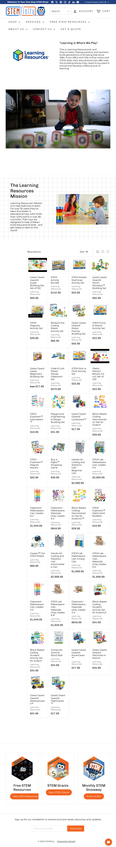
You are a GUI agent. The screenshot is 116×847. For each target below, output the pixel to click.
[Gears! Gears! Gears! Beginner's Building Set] (37, 369)
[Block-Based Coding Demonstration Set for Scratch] (100, 416)
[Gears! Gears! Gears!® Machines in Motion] (100, 650)
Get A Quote (71, 29)
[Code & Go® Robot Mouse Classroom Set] (58, 371)
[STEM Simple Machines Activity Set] (79, 277)
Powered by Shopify (66, 841)
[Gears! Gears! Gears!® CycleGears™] (79, 414)
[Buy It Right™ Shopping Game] (58, 460)
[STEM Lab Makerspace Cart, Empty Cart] (79, 554)
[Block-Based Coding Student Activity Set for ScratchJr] (100, 604)
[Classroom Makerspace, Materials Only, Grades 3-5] (79, 604)
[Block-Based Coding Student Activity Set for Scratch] (37, 652)
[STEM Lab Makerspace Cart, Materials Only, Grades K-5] (100, 557)
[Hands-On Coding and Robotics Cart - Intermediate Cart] (58, 557)
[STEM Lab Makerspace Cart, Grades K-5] (100, 460)
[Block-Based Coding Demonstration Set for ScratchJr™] (79, 510)
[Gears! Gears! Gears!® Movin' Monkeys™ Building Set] (100, 280)
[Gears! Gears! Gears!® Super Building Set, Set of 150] (37, 280)
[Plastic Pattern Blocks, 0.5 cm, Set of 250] (100, 371)
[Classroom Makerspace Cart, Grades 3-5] (37, 602)
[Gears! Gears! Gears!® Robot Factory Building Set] (79, 325)
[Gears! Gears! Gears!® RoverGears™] (79, 650)
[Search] (68, 11)
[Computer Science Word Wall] (58, 649)
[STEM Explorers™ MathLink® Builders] (100, 508)
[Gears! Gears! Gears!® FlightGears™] (58, 696)
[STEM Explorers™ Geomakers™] (37, 415)
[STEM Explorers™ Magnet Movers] (37, 460)
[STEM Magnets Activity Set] (37, 323)
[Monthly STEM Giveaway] (94, 768)
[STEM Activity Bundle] (58, 277)
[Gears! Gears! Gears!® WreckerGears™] (37, 696)
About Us (16, 29)
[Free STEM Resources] (22, 768)
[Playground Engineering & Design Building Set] (58, 415)
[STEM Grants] (58, 768)
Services (34, 22)
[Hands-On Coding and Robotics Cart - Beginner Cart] (79, 463)
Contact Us (43, 29)
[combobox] (60, 11)
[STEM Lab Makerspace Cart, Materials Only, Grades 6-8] (58, 605)
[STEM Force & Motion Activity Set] (100, 323)
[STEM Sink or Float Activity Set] (79, 368)
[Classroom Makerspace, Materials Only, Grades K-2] (58, 510)
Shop (13, 22)
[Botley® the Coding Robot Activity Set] (58, 324)
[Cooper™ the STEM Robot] (37, 551)
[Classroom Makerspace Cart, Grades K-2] (37, 508)
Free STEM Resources (69, 22)
